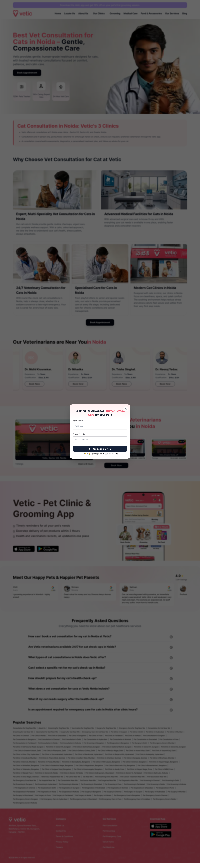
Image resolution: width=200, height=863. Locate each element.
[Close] (125, 408)
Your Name (78, 420)
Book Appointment (101, 448)
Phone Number (79, 434)
